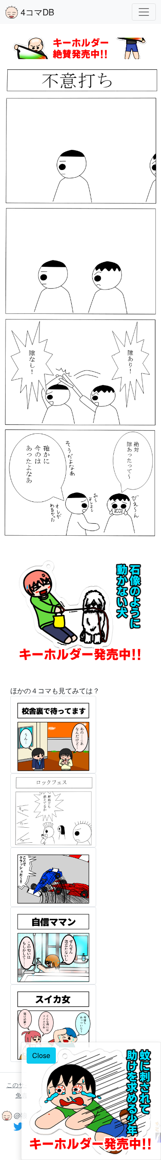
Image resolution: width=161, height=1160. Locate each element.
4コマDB (36, 12)
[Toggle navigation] (144, 12)
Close (41, 1055)
